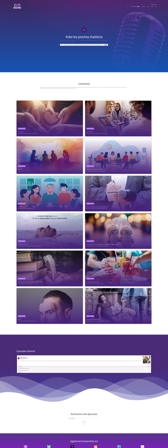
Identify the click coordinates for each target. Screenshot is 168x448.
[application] (84, 45)
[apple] (25, 445)
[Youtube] (142, 445)
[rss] (154, 4)
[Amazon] (119, 445)
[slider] (106, 45)
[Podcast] (95, 445)
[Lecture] (61, 44)
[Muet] (104, 44)
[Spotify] (49, 445)
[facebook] (151, 4)
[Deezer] (72, 445)
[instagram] (152, 4)
